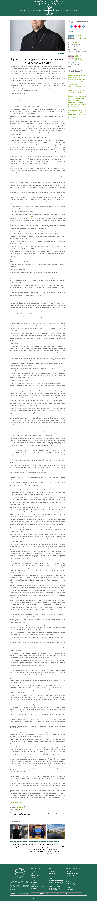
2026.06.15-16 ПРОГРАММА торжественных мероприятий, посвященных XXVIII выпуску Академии (77, 58)
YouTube (19, 809)
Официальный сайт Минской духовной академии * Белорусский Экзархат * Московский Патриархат (36, 898)
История (33, 871)
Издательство (69, 871)
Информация (59, 10)
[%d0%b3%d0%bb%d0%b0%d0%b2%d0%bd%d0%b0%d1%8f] (48, 3)
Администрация (35, 875)
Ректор (56, 841)
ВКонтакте (24, 807)
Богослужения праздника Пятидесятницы (51, 813)
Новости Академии (22, 841)
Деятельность (37, 10)
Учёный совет (34, 877)
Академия (22, 10)
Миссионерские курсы (71, 879)
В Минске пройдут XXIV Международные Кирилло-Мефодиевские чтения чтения (23, 813)
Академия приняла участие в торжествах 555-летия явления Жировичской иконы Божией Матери (55, 849)
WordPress (68, 898)
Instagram (18, 807)
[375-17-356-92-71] (55, 3)
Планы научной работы (54, 886)
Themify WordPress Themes (78, 898)
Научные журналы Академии (56, 880)
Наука (29, 10)
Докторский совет (53, 871)
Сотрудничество (70, 887)
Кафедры (33, 880)
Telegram (28, 806)
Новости (68, 10)
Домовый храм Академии (72, 873)
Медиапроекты (69, 881)
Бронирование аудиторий (37, 886)
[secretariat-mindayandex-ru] (52, 3)
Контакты (33, 888)
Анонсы (75, 10)
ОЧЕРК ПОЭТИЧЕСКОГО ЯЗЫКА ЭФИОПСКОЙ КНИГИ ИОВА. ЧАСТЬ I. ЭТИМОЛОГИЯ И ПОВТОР (77, 90)
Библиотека (34, 882)
